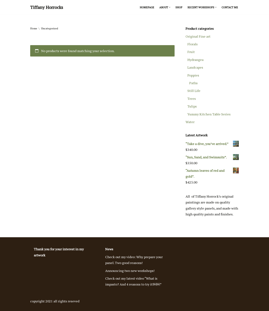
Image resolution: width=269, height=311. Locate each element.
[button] (169, 7)
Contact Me (230, 7)
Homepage (147, 7)
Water (190, 122)
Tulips (192, 106)
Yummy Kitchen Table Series (209, 114)
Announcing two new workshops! (129, 270)
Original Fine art (198, 36)
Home (33, 28)
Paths (193, 83)
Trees (191, 98)
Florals (192, 44)
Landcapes (195, 67)
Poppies (193, 75)
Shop (178, 7)
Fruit (191, 52)
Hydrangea (195, 59)
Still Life (193, 90)
